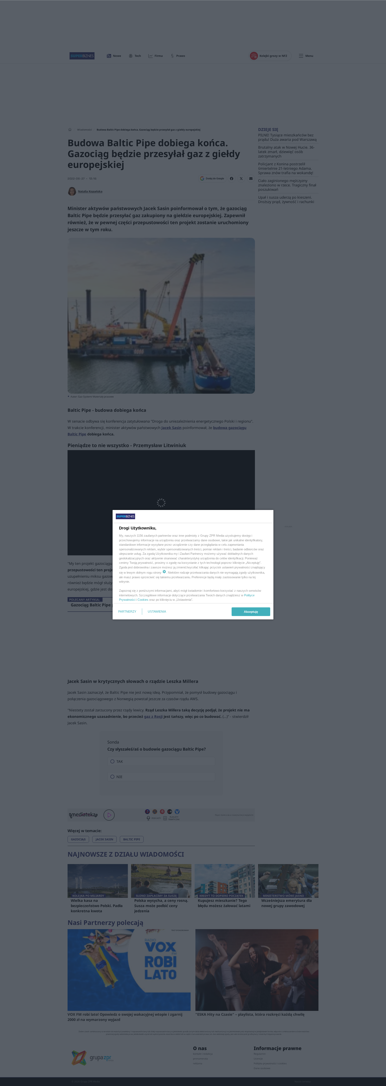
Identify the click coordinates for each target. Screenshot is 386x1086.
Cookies (143, 599)
